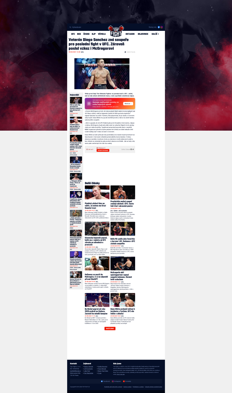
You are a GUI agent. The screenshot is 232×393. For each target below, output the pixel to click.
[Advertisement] (110, 167)
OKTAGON (130, 34)
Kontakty (128, 381)
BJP (94, 34)
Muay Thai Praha (103, 371)
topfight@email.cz (75, 371)
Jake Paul (87, 371)
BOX (79, 34)
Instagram (117, 381)
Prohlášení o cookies (138, 386)
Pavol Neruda (102, 369)
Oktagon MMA (77, 171)
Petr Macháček (88, 373)
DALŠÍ (154, 34)
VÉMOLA (102, 34)
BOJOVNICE (143, 34)
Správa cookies (127, 386)
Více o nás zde (121, 374)
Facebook (106, 381)
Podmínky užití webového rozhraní (113, 386)
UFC (73, 34)
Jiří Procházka (122, 210)
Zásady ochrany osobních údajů (153, 386)
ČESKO (86, 34)
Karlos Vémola (73, 269)
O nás (99, 373)
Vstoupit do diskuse (103, 150)
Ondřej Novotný (102, 366)
